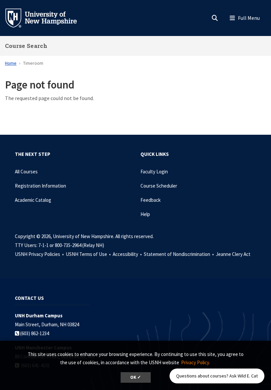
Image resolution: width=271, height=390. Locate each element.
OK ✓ (135, 377)
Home (11, 63)
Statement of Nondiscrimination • (179, 254)
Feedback (150, 200)
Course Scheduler (158, 186)
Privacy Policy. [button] (195, 362)
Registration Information (40, 186)
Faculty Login (154, 171)
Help (145, 214)
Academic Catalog (33, 200)
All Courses (26, 171)
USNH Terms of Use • (89, 254)
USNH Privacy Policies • (40, 254)
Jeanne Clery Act (233, 254)
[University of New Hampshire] (46, 17)
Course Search (26, 46)
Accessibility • (128, 254)
